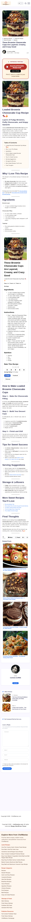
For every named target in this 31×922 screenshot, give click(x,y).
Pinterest (8, 379)
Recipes (3, 870)
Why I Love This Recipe (11, 149)
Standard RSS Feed (6, 907)
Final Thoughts (9, 165)
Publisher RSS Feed (6, 905)
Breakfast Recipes (6, 881)
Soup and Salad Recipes (8, 894)
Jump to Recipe (15, 71)
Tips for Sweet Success (12, 157)
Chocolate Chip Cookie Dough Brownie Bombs (16, 506)
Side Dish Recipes (6, 879)
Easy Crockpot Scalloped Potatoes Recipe (12, 853)
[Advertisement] (15, 792)
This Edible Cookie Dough (11, 510)
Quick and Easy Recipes (8, 875)
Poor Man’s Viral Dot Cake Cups (10, 849)
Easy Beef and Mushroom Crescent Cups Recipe (14, 864)
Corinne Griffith (11, 51)
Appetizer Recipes (6, 886)
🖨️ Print (7, 375)
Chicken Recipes (5, 888)
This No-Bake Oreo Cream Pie (12, 509)
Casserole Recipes (6, 877)
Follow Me (15, 683)
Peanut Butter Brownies (15, 474)
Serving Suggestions (11, 159)
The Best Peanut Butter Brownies (13, 507)
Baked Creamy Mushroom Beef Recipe (11, 862)
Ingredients (8, 151)
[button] (21, 3)
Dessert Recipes (5, 872)
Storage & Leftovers (11, 161)
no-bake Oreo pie (14, 459)
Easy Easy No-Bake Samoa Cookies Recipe (13, 860)
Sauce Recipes (5, 883)
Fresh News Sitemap (7, 903)
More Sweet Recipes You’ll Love (14, 163)
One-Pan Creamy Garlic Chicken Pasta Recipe (13, 847)
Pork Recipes (5, 890)
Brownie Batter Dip (9, 504)
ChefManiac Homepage (7, 918)
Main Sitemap (5, 901)
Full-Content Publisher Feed (8, 913)
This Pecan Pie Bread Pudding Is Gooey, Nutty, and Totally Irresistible (20, 699)
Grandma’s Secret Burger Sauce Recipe (12, 851)
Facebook (15, 375)
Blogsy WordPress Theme (18, 826)
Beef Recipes (5, 892)
